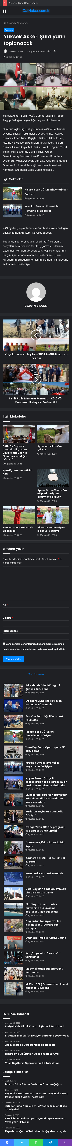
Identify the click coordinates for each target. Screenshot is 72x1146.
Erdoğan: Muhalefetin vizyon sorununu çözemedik (44, 702)
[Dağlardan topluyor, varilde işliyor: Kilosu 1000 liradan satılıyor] (13, 925)
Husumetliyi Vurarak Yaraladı (44, 873)
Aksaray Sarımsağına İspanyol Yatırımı (51, 529)
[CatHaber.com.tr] (36, 11)
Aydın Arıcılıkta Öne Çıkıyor (49, 447)
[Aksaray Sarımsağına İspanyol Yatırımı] (53, 515)
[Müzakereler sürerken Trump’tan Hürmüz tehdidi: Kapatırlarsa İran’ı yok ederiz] (13, 799)
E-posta (8, 617)
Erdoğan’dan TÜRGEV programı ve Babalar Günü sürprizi (45, 828)
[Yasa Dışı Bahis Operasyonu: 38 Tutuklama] (13, 752)
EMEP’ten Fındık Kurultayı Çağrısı (46, 938)
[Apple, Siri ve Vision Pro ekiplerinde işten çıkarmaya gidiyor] (53, 478)
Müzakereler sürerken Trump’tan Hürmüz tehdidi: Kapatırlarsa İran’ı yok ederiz (46, 798)
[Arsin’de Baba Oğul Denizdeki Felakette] (13, 721)
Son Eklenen (36, 674)
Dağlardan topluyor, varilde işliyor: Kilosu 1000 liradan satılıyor (43, 924)
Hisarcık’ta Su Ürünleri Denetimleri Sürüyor (40, 733)
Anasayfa (11, 23)
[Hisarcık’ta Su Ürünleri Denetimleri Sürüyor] (12, 193)
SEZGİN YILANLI (16, 51)
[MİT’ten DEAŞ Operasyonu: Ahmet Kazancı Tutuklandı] (13, 988)
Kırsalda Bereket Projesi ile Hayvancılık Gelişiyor (42, 764)
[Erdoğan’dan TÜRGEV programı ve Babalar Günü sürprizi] (13, 831)
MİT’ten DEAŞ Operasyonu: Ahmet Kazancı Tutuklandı (47, 986)
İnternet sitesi (10, 630)
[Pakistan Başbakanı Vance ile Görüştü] (13, 816)
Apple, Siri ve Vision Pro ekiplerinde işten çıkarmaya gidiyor (52, 493)
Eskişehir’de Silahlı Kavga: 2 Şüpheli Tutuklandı (43, 687)
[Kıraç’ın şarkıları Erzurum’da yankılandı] (13, 958)
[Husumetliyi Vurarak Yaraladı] (13, 878)
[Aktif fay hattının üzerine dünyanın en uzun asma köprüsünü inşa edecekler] (13, 909)
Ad (5, 604)
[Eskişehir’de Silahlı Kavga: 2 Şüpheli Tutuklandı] (13, 690)
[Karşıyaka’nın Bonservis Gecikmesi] (19, 515)
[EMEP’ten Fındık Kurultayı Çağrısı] (13, 942)
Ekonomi (23, 23)
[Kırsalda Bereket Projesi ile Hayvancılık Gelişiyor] (12, 210)
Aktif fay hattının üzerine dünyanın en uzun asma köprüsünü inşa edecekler (42, 908)
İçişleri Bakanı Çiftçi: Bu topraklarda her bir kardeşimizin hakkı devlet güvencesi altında (46, 781)
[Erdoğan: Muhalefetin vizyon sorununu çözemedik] (13, 705)
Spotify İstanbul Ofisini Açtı (17, 472)
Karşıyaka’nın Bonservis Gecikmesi (18, 529)
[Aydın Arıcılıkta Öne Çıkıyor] (53, 434)
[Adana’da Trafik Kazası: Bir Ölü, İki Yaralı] (13, 862)
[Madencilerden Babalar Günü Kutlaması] (13, 973)
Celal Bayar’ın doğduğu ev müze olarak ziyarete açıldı (46, 890)
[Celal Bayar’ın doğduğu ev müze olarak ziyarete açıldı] (13, 893)
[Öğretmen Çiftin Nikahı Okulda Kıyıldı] (13, 847)
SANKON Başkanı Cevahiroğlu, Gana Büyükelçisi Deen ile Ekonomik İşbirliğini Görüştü (15, 452)
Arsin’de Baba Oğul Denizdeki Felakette (30, 3)
